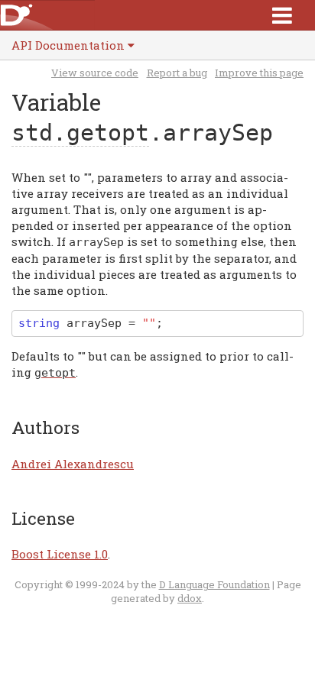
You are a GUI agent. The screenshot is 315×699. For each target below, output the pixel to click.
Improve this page (259, 72)
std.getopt (80, 132)
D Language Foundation (214, 584)
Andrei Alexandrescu (72, 463)
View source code (94, 72)
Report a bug (177, 72)
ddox (189, 598)
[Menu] (282, 15)
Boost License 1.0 (59, 553)
